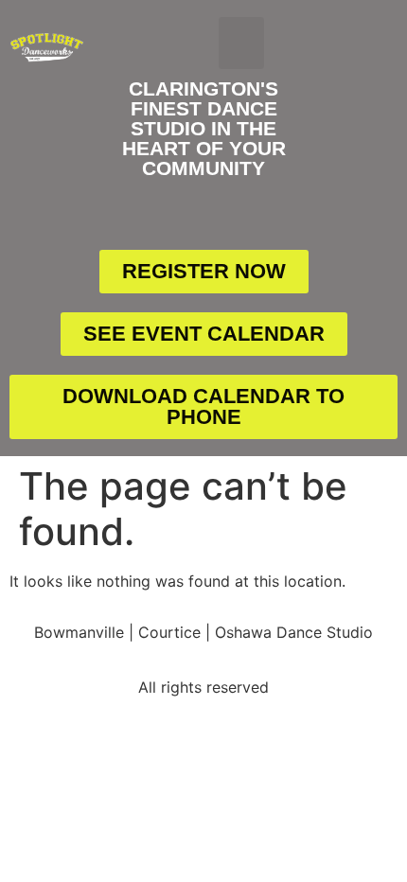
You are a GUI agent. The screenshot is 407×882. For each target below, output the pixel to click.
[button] (241, 43)
